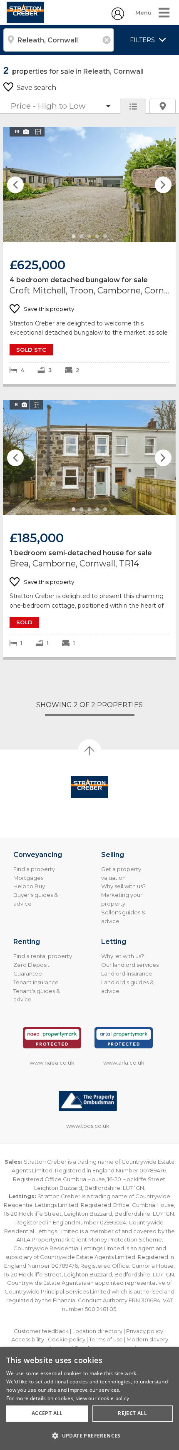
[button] (89, 1435)
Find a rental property (42, 956)
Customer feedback (41, 1331)
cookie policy (113, 1398)
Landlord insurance (126, 973)
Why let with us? (122, 956)
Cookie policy (66, 1339)
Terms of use (106, 1339)
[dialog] (89, 1398)
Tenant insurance (36, 982)
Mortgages (28, 877)
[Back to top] (89, 787)
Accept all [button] (47, 1413)
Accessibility (27, 1339)
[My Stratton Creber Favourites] (118, 18)
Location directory (97, 1331)
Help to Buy (29, 886)
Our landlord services (130, 964)
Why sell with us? (123, 886)
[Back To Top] (89, 750)
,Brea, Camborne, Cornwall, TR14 (89, 528)
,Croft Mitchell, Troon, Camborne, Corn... (89, 255)
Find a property (34, 869)
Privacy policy (144, 1331)
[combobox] (58, 40)
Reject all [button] (132, 1413)
